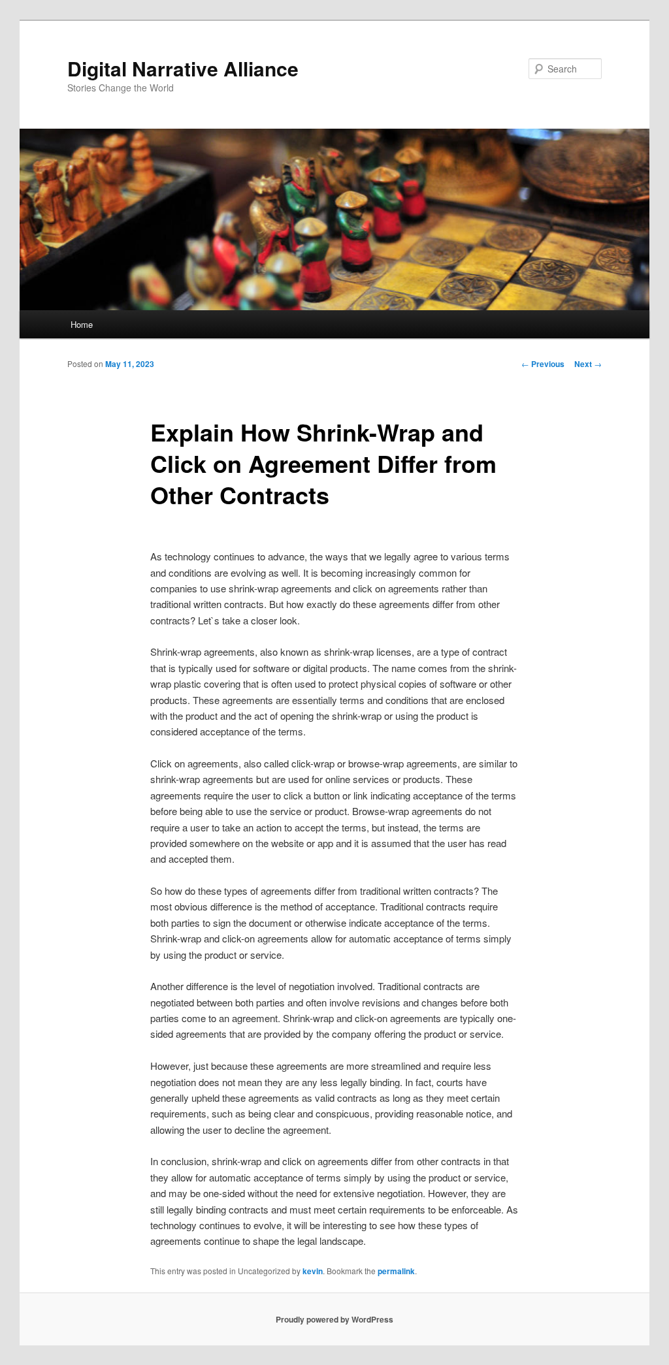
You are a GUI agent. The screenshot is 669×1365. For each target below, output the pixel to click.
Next (588, 364)
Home (82, 324)
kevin (312, 1271)
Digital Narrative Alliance (183, 68)
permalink (396, 1271)
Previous (542, 364)
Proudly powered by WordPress (334, 1319)
